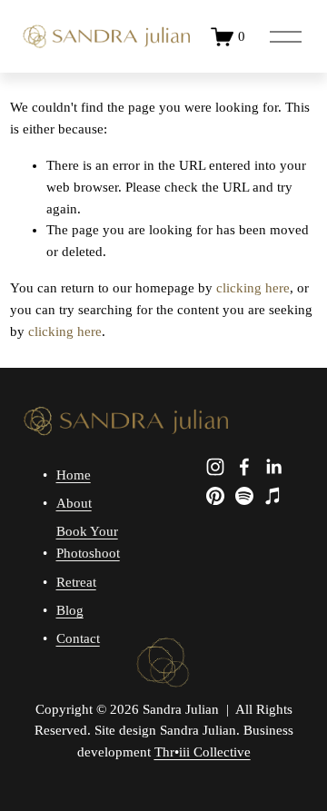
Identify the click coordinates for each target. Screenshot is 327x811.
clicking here (253, 288)
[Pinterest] (215, 496)
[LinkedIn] (273, 467)
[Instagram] (215, 467)
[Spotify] (244, 496)
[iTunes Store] (273, 496)
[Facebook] (244, 467)
